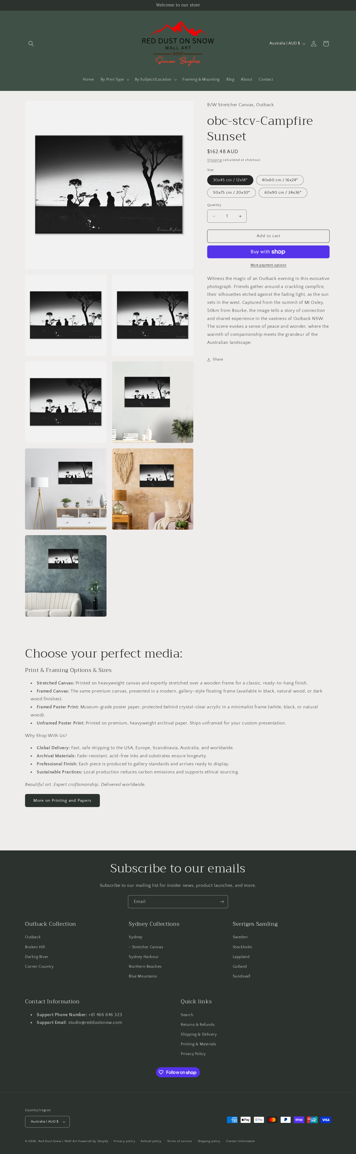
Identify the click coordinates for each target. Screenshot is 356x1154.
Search (187, 1015)
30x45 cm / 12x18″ (230, 180)
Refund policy (151, 1141)
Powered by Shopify (93, 1141)
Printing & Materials (198, 1044)
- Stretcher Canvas (146, 947)
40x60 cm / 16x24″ (280, 180)
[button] (31, 44)
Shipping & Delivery (199, 1034)
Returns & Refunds (197, 1025)
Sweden (240, 937)
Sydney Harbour (144, 957)
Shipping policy (209, 1141)
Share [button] (218, 360)
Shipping (214, 160)
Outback (33, 937)
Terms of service (179, 1141)
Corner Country (39, 966)
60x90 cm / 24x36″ (282, 193)
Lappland (241, 957)
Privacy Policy (193, 1054)
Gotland (240, 966)
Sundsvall (241, 976)
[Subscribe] (222, 901)
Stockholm (242, 947)
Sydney (135, 937)
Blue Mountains (143, 976)
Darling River (36, 957)
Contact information (240, 1141)
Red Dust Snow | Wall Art (57, 1141)
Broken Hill (35, 947)
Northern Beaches (145, 966)
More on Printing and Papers (62, 800)
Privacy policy (124, 1141)
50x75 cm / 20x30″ (231, 193)
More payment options (268, 265)
